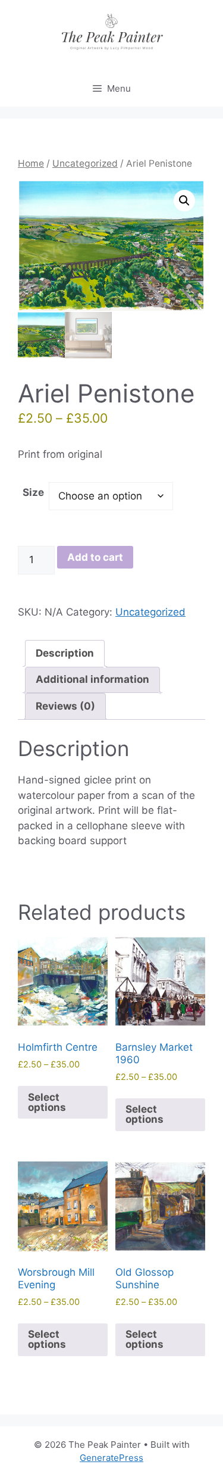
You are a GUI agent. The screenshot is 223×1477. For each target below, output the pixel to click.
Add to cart (95, 557)
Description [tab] (65, 653)
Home (31, 163)
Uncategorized (85, 163)
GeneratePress (111, 1457)
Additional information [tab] (92, 679)
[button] (184, 200)
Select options (47, 1102)
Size (33, 492)
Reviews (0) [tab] (65, 706)
